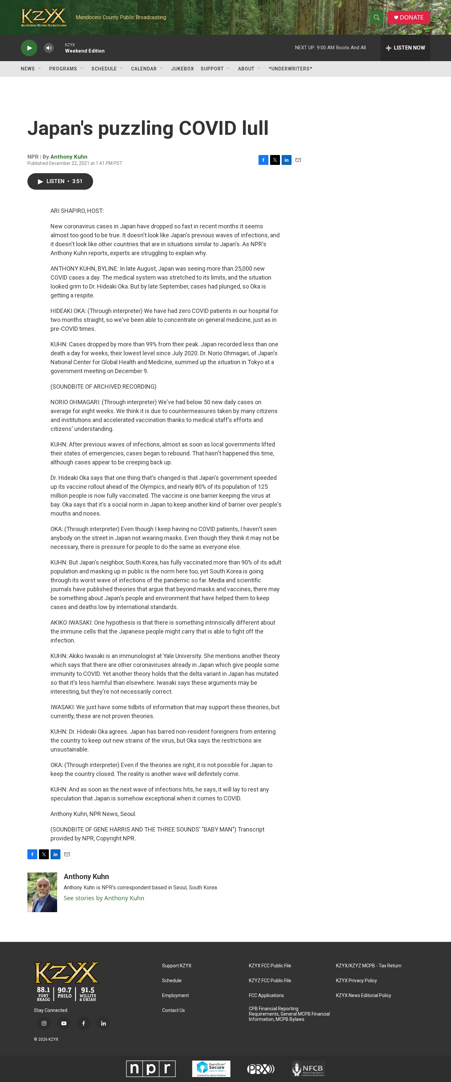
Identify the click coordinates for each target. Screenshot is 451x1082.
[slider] (59, 47)
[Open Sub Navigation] (40, 68)
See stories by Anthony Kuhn (104, 898)
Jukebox (182, 68)
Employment (175, 995)
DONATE (412, 17)
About (246, 68)
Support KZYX (176, 965)
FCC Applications (266, 995)
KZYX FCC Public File (270, 965)
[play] (29, 48)
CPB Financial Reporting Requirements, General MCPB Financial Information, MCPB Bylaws (289, 1014)
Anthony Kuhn (69, 156)
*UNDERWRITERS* (290, 68)
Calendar (144, 68)
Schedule (104, 68)
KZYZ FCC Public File (270, 980)
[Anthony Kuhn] (42, 892)
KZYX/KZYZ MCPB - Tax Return (368, 965)
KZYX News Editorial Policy (363, 995)
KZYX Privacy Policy (356, 980)
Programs (63, 68)
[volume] (48, 48)
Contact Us (173, 1010)
